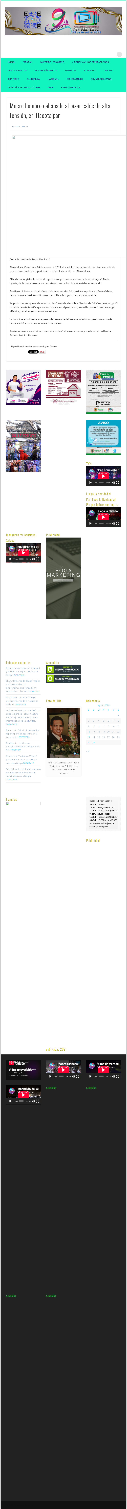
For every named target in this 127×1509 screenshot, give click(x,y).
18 (98, 731)
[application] (103, 476)
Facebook (99, 54)
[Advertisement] (71, 469)
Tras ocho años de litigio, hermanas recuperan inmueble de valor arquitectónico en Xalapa (23, 773)
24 (93, 737)
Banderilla (33, 78)
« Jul (88, 751)
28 (113, 737)
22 (118, 731)
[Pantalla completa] (117, 482)
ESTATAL (27, 62)
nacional (53, 78)
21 (113, 731)
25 (98, 737)
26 (103, 737)
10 (93, 726)
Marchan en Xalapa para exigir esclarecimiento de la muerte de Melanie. (22, 701)
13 (108, 726)
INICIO (25, 126)
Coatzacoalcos (17, 70)
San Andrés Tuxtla (46, 70)
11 (98, 726)
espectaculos (75, 78)
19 (103, 731)
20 (108, 731)
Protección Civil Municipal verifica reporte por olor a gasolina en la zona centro (22, 734)
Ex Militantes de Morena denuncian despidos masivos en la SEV (23, 747)
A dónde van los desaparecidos (90, 62)
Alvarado (89, 70)
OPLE (50, 87)
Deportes (70, 70)
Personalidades (70, 87)
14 (113, 726)
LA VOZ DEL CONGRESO (52, 62)
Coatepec (13, 78)
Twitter (105, 54)
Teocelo (108, 70)
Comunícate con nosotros (24, 87)
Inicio (11, 62)
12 (103, 726)
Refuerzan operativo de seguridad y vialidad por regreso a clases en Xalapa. (23, 671)
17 (93, 731)
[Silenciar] (113, 482)
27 (108, 737)
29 (118, 737)
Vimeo (112, 54)
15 (118, 726)
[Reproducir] (90, 482)
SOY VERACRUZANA (101, 78)
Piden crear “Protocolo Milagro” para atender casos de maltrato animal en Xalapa (21, 759)
